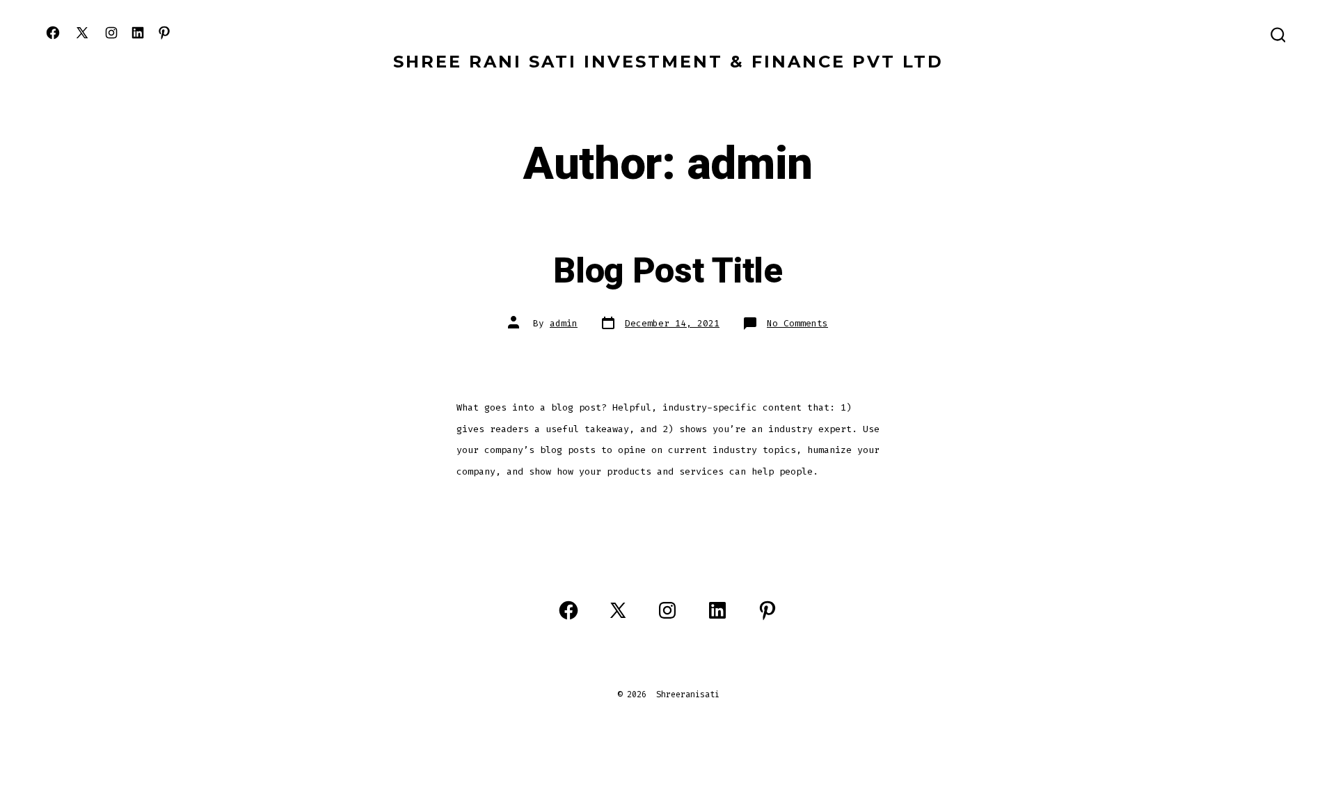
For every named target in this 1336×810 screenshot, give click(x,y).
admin (564, 323)
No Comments (797, 323)
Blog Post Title (667, 271)
